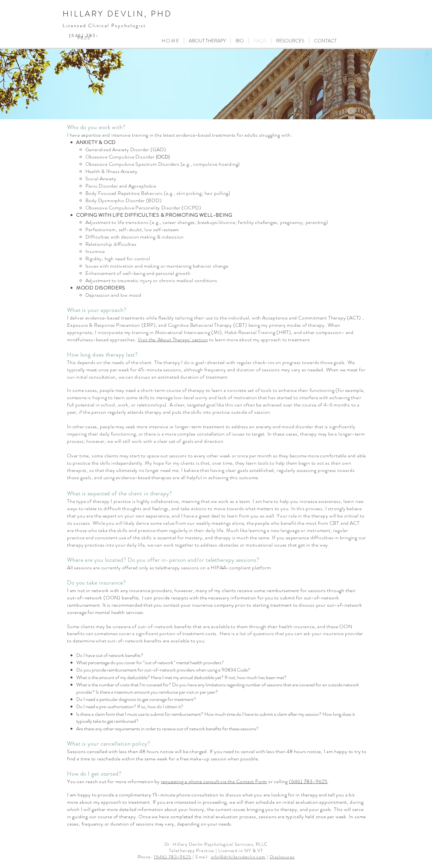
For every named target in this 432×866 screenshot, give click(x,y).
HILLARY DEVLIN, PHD (117, 14)
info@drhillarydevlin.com (238, 857)
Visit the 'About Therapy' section (173, 339)
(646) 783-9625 (172, 857)
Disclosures (282, 857)
